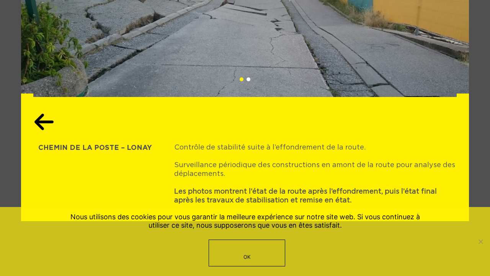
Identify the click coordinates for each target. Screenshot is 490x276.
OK (247, 257)
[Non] (480, 241)
